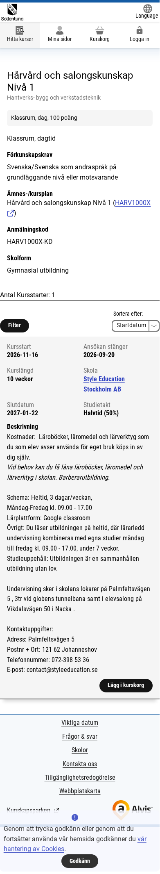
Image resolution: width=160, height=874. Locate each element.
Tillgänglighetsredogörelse (80, 777)
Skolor (80, 750)
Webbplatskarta (80, 791)
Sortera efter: (128, 313)
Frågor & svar (79, 736)
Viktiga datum (79, 722)
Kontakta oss (80, 764)
